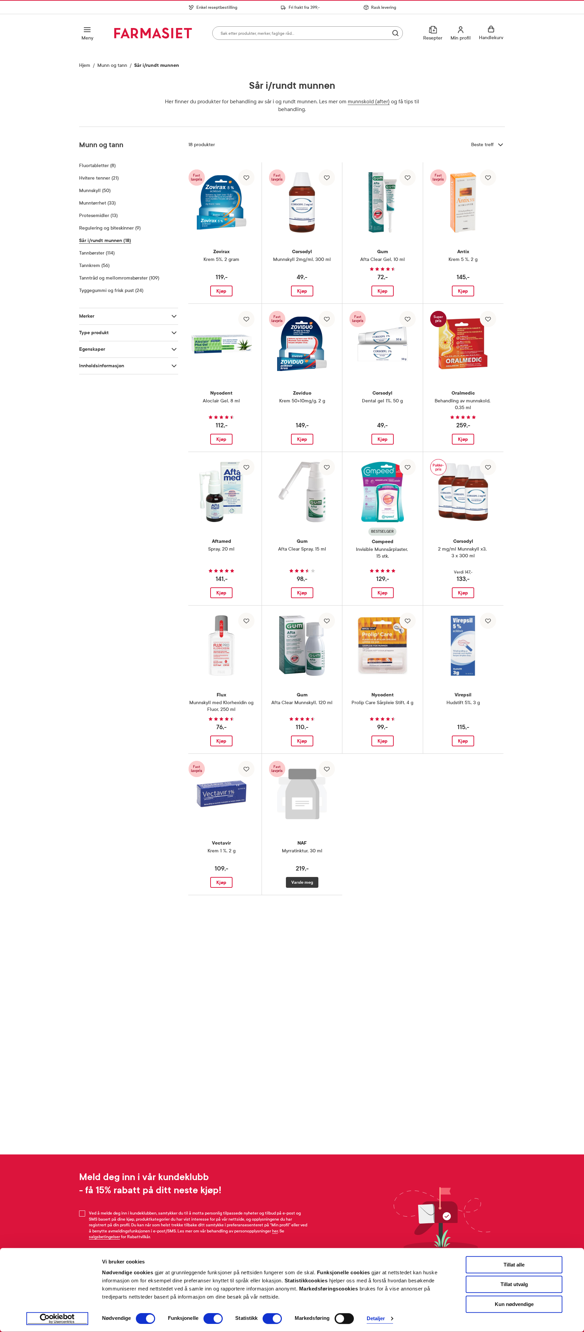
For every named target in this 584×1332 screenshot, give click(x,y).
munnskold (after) (369, 101)
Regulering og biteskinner (110, 228)
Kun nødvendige (514, 1304)
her (275, 1231)
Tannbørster (97, 253)
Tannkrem (94, 265)
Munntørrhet (97, 203)
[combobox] (307, 33)
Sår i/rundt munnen (105, 240)
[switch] (213, 1318)
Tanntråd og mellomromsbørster (119, 278)
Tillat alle (514, 1265)
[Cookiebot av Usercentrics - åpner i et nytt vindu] (57, 1319)
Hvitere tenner (99, 178)
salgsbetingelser (104, 1236)
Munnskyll (95, 190)
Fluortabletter (97, 165)
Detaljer (376, 1319)
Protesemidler (98, 215)
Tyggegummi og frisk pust (111, 290)
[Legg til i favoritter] (246, 177)
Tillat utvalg (514, 1284)
